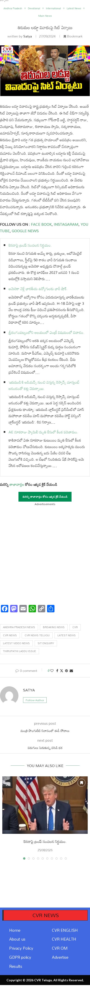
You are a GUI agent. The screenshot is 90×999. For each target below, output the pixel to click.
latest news (66, 635)
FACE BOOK (41, 224)
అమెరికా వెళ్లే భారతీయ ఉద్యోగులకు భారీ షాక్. (38, 288)
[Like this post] (52, 670)
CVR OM (60, 948)
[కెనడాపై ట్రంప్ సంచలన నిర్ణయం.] (45, 805)
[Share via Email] (71, 670)
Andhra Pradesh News (19, 627)
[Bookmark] (81, 783)
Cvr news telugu (37, 635)
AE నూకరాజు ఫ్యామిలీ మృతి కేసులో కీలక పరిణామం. (43, 432)
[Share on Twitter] (61, 670)
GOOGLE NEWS (25, 231)
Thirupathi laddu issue (19, 651)
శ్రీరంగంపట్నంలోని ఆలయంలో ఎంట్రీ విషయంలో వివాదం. (46, 332)
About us (17, 939)
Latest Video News (16, 643)
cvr (75, 627)
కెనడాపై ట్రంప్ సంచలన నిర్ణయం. (30, 245)
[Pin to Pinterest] (66, 670)
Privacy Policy (21, 948)
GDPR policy (20, 957)
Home (14, 930)
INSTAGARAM (66, 224)
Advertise (60, 957)
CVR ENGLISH (65, 930)
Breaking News (54, 627)
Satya (27, 36)
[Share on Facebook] (57, 670)
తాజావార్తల (16, 484)
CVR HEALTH (64, 939)
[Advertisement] (45, 553)
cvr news (10, 635)
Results (15, 966)
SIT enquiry (46, 643)
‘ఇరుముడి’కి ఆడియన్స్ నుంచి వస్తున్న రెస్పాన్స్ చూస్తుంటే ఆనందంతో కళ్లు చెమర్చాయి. (44, 385)
